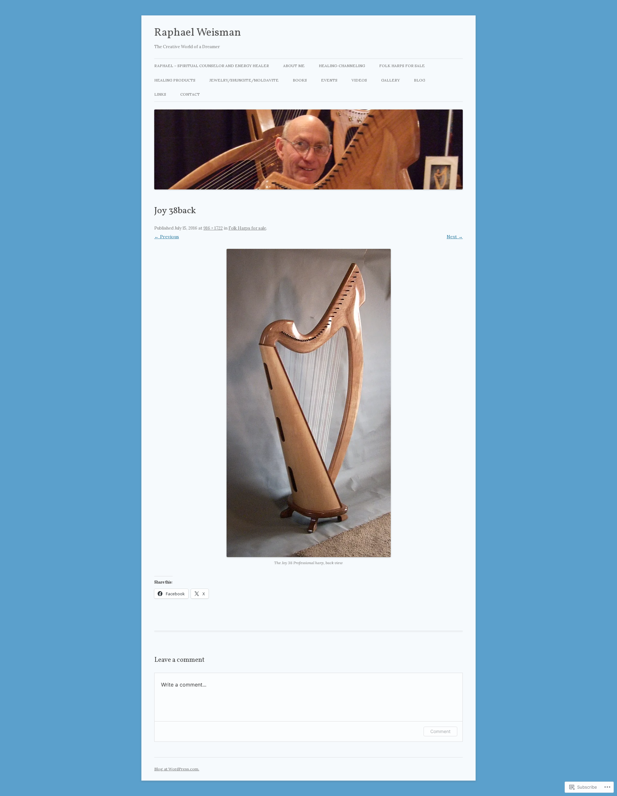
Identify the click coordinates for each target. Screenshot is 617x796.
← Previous (166, 237)
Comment (440, 731)
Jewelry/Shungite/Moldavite (244, 80)
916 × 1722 (213, 228)
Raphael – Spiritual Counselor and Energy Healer (211, 65)
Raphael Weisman (197, 32)
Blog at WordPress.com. (176, 768)
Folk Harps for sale (402, 65)
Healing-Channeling (342, 65)
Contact (190, 94)
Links (160, 94)
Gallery (390, 80)
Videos (359, 80)
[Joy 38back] (308, 403)
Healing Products (174, 80)
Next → (455, 237)
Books (300, 80)
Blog (419, 80)
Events (329, 80)
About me (294, 65)
